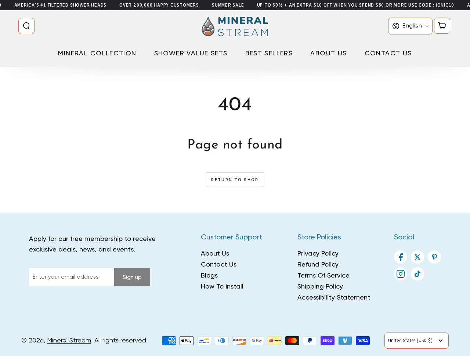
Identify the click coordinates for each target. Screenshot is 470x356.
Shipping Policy (320, 286)
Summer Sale (228, 5)
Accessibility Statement (333, 297)
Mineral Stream (69, 340)
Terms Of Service (323, 275)
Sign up (132, 277)
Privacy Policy (318, 253)
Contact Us (218, 264)
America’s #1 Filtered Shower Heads (60, 5)
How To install (222, 286)
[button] (27, 26)
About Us (215, 253)
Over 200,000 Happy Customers (159, 5)
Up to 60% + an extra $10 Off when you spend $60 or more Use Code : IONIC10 (356, 5)
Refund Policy (318, 264)
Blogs (209, 275)
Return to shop (235, 179)
